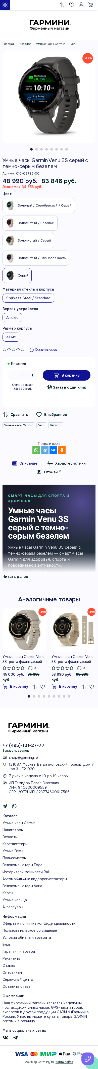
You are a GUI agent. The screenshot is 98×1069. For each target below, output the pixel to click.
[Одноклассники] (62, 450)
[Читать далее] (15, 576)
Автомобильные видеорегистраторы (35, 879)
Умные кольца (15, 900)
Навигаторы (13, 830)
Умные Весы (13, 851)
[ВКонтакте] (53, 450)
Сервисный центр (18, 979)
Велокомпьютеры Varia (22, 886)
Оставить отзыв (17, 986)
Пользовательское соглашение (30, 930)
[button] (31, 149)
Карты (8, 893)
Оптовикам (12, 972)
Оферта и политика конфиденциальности (39, 923)
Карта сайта (64, 1062)
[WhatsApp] (36, 450)
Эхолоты (10, 837)
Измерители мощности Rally (27, 872)
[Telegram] (44, 450)
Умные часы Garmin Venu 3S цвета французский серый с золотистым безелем (23, 659)
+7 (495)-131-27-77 (23, 745)
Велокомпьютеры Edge (22, 865)
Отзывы (9, 965)
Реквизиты (12, 958)
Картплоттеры (15, 844)
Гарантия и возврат (20, 951)
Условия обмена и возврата (27, 937)
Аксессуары (13, 907)
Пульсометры (14, 858)
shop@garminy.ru (23, 757)
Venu (41, 425)
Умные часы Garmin (18, 425)
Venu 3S (56, 425)
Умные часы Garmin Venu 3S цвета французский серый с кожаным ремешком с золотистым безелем (73, 659)
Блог (7, 944)
